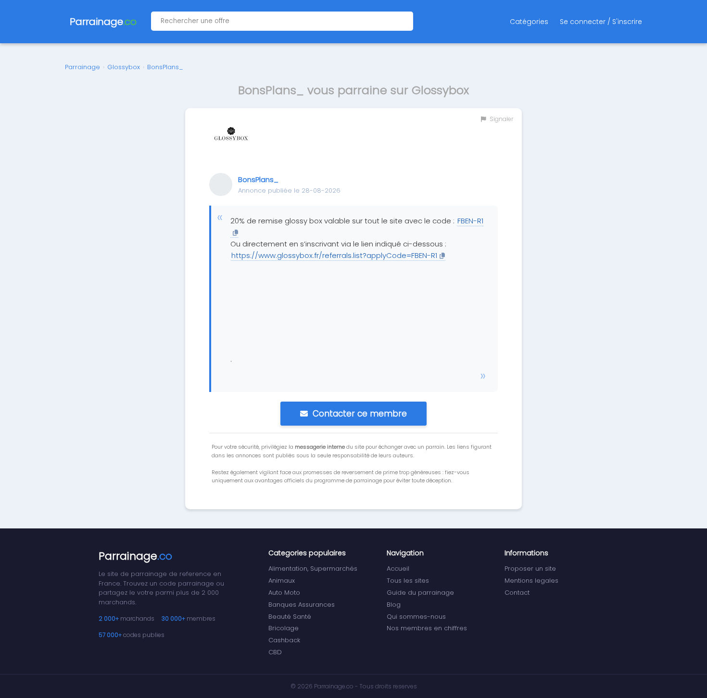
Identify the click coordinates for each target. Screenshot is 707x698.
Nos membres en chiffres (427, 628)
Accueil (398, 568)
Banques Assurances (301, 604)
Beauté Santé (289, 616)
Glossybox (123, 67)
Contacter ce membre (360, 413)
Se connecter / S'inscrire (601, 21)
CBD (275, 652)
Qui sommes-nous (416, 616)
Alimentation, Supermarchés (312, 568)
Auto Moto (284, 592)
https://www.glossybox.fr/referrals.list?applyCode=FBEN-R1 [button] (334, 255)
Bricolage (283, 628)
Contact (517, 592)
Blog (394, 604)
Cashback (284, 640)
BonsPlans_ (165, 67)
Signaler (500, 119)
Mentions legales (531, 580)
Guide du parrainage (420, 592)
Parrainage (82, 67)
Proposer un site (530, 568)
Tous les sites (408, 580)
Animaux (281, 580)
